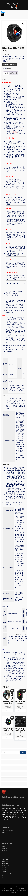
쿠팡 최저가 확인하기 (9, 64)
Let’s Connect (5, 835)
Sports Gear (10, 68)
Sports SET (5, 848)
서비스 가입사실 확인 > (21, 634)
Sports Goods (5, 857)
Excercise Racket (6, 873)
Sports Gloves (5, 859)
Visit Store (4, 832)
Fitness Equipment (6, 878)
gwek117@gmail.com (14, 4)
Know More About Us (7, 830)
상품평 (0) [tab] (13, 73)
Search (4, 846)
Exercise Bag (5, 875)
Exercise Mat (5, 871)
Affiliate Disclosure (6, 880)
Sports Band (5, 861)
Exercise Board (6, 869)
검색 (23, 752)
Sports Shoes (5, 855)
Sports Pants (5, 853)
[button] (23, 23)
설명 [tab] (6, 73)
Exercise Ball (5, 867)
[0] (15, 8)
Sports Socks (5, 865)
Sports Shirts (5, 850)
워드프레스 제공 (14, 886)
